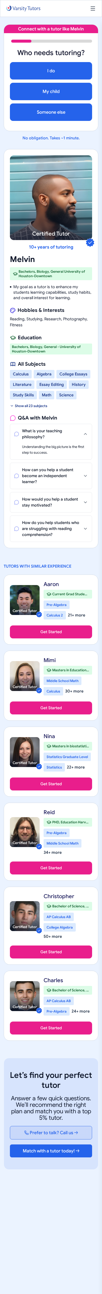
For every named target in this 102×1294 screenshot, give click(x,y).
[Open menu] (93, 8)
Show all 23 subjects (31, 406)
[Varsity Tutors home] (23, 8)
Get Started (51, 631)
